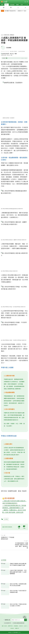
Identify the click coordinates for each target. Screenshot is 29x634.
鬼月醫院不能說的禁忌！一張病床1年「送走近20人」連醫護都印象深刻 (16, 11)
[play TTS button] (6, 58)
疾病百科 (21, 626)
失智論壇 (12, 4)
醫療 (17, 4)
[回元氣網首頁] (5, 2)
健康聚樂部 (10, 626)
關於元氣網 (4, 626)
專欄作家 (17, 628)
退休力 (25, 626)
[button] (27, 4)
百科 (22, 4)
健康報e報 (7, 619)
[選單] (27, 1)
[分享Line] (11, 7)
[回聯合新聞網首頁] (2, 2)
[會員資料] (25, 1)
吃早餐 (6, 519)
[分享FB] (3, 7)
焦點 (2, 4)
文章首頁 (12, 628)
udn (2, 35)
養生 (6, 4)
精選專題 (16, 626)
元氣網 (5, 35)
